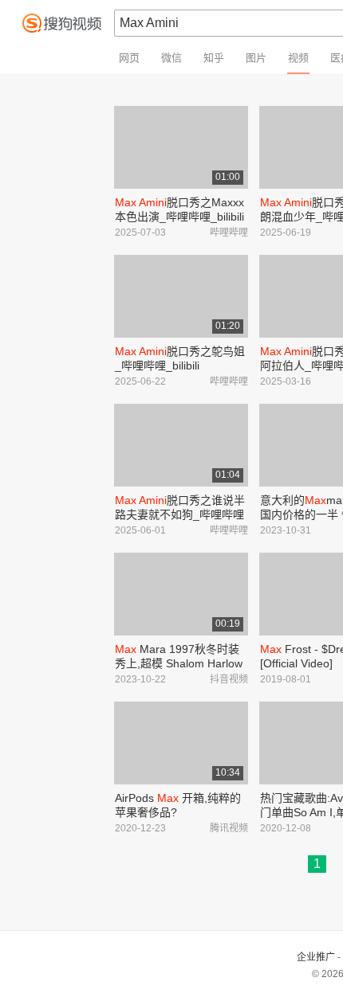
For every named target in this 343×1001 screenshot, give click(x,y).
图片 (256, 58)
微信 (171, 58)
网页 (129, 58)
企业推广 (316, 957)
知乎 (213, 58)
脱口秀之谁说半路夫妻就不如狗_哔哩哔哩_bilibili (180, 514)
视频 (298, 58)
